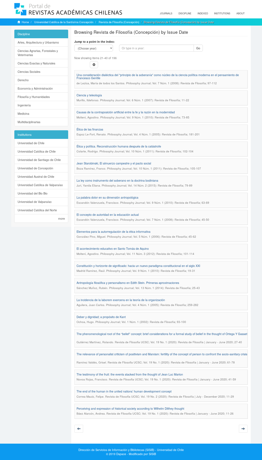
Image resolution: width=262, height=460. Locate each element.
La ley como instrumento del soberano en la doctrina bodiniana (117, 180)
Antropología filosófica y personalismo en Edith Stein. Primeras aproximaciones (128, 283)
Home (25, 22)
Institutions (222, 13)
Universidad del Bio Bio (32, 193)
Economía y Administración (35, 88)
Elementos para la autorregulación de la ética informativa (113, 231)
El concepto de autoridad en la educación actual (108, 215)
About (240, 13)
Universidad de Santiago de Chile (39, 160)
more (61, 218)
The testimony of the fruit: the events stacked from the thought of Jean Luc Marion (130, 374)
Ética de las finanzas (90, 129)
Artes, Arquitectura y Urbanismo (38, 42)
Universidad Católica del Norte (37, 210)
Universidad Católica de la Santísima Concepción (63, 22)
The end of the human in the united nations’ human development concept (124, 391)
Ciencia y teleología (89, 95)
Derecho (23, 80)
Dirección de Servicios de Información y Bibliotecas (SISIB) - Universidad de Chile (131, 450)
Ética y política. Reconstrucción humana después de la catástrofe (119, 146)
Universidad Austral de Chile (36, 176)
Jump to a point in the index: (94, 41)
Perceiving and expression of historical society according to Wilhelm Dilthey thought (130, 408)
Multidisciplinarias (29, 122)
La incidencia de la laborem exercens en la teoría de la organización (121, 300)
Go (198, 48)
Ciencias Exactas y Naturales (36, 63)
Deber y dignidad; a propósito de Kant (101, 317)
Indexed (203, 13)
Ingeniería (24, 105)
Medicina (23, 113)
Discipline (184, 13)
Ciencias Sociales (29, 72)
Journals (166, 13)
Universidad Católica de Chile (37, 151)
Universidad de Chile (31, 143)
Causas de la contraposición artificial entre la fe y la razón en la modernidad (126, 112)
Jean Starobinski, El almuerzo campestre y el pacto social (114, 163)
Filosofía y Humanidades (34, 97)
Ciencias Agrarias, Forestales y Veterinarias (38, 53)
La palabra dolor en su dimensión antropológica (107, 197)
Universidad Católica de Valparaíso (40, 185)
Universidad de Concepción (35, 168)
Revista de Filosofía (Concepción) (119, 22)
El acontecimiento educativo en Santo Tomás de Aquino (113, 248)
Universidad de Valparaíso (35, 202)
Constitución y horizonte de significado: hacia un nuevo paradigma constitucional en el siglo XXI (138, 266)
